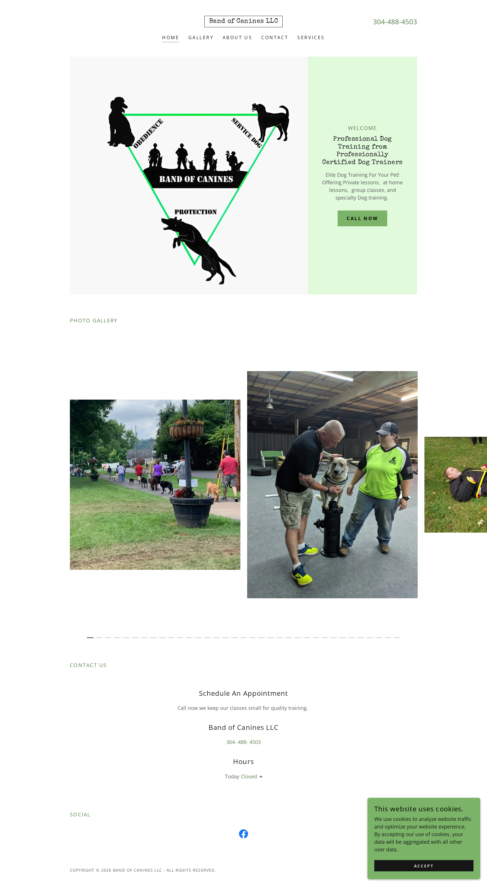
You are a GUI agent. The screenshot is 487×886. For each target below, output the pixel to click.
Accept (424, 866)
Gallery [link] (201, 37)
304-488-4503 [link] (395, 21)
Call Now (362, 218)
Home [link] (170, 37)
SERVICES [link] (311, 37)
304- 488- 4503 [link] (243, 742)
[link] (243, 20)
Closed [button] (249, 776)
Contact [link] (274, 37)
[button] (260, 777)
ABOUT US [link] (237, 37)
